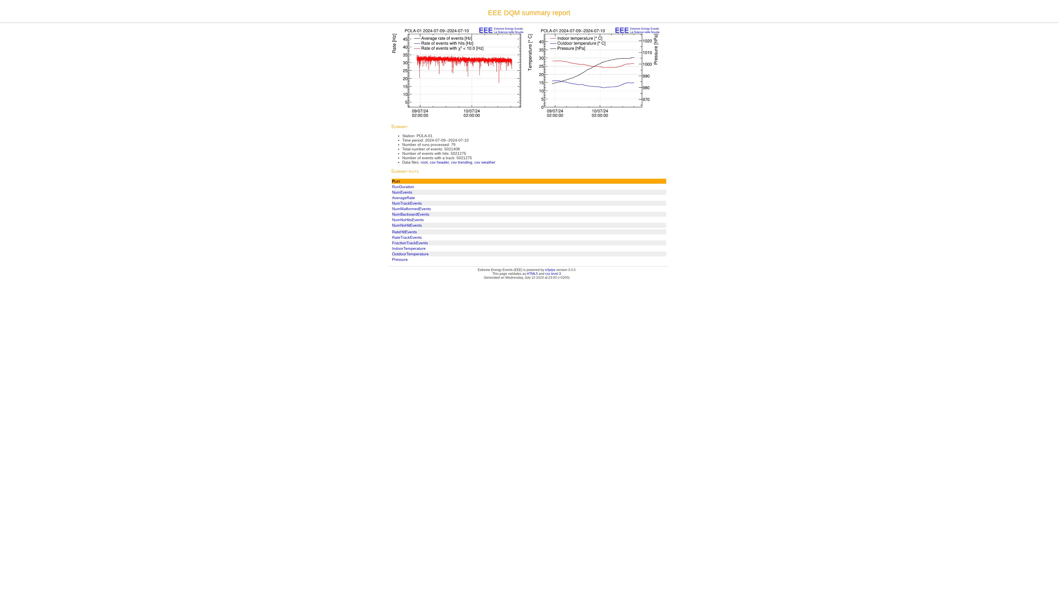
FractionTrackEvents (410, 243)
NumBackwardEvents (410, 214)
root (424, 162)
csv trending (461, 162)
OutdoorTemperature (410, 254)
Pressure (400, 259)
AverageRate (403, 198)
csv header (439, 162)
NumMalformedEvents (411, 209)
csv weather (484, 162)
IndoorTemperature (409, 248)
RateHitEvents (404, 232)
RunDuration (403, 187)
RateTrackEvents (407, 237)
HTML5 (532, 274)
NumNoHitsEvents (408, 220)
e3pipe (550, 270)
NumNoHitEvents (407, 225)
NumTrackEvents (407, 203)
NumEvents (402, 192)
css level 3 (553, 274)
